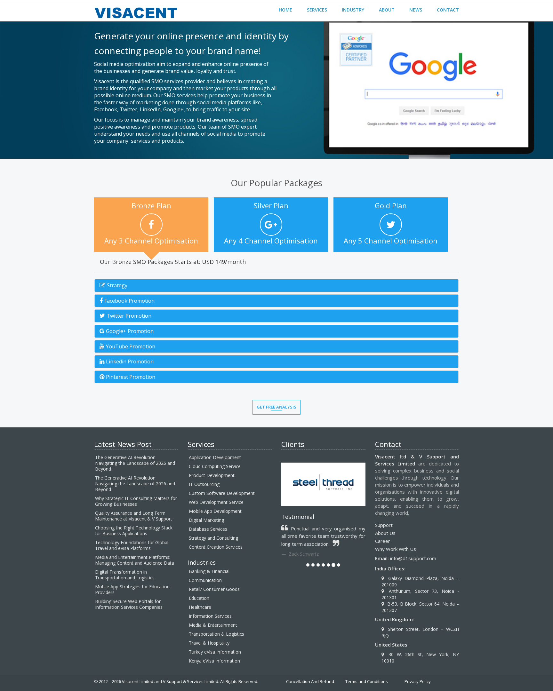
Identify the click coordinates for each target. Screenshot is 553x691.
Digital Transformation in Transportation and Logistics (125, 575)
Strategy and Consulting (213, 538)
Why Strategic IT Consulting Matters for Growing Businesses (136, 501)
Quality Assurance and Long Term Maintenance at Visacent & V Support (133, 516)
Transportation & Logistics (216, 634)
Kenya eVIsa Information (214, 661)
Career (382, 541)
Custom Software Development (222, 493)
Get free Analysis (276, 407)
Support (384, 525)
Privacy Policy (418, 681)
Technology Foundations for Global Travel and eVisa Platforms (131, 545)
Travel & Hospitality (209, 643)
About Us (385, 533)
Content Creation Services (216, 547)
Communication (205, 580)
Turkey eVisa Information (215, 652)
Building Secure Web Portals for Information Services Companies (129, 604)
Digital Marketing (206, 520)
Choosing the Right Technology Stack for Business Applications (133, 530)
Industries (202, 562)
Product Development (212, 475)
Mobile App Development (215, 511)
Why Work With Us (395, 549)
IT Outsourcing (204, 484)
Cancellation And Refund (310, 681)
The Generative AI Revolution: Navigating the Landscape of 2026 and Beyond (135, 463)
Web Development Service (216, 502)
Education (199, 598)
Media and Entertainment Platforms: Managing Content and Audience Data (134, 560)
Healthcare (200, 607)
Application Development (215, 457)
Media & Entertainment (213, 625)
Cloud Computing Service (215, 466)
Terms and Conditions (366, 681)
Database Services (208, 529)
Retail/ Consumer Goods (214, 589)
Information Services (210, 616)
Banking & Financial (209, 571)
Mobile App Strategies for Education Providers (132, 589)
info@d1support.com (413, 558)
